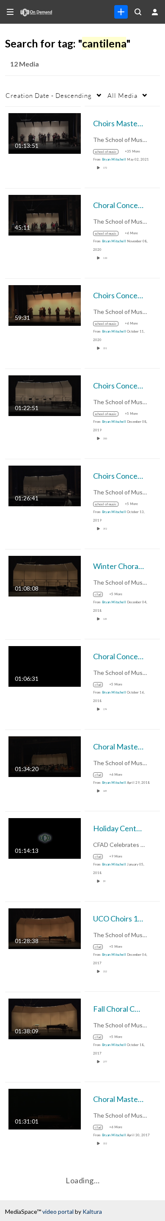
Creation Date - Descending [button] (49, 95)
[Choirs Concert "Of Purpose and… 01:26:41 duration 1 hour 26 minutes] (44, 484)
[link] (121, 12)
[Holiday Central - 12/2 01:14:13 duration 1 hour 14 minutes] (44, 837)
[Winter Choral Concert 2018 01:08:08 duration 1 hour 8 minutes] (44, 575)
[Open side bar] (10, 12)
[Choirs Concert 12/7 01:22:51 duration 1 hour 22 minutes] (44, 394)
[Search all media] (138, 12)
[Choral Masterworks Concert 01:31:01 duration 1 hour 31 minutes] (44, 1108)
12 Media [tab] (24, 64)
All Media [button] (122, 95)
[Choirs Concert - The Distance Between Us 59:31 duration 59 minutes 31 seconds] (44, 304)
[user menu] (155, 12)
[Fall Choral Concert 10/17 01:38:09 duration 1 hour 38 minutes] (44, 1017)
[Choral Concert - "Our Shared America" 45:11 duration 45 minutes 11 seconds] (44, 214)
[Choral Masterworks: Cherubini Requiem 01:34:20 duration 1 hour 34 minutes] (44, 755)
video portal (58, 1211)
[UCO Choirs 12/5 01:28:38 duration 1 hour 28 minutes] (44, 927)
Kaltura (92, 1211)
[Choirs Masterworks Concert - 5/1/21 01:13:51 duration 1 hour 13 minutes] (44, 132)
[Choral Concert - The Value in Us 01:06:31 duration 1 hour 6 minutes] (44, 665)
